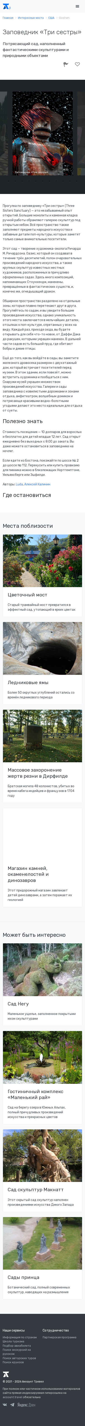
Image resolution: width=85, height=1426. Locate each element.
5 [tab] (32, 169)
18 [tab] (39, 175)
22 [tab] (66, 175)
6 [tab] (39, 169)
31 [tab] (49, 181)
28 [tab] (29, 181)
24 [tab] (80, 175)
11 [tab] (73, 169)
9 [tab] (59, 169)
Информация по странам (20, 1337)
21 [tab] (59, 175)
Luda (19, 484)
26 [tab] (15, 181)
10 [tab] (66, 169)
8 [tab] (53, 169)
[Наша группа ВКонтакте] (5, 1405)
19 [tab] (46, 175)
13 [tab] (5, 175)
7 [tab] (46, 169)
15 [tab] (19, 175)
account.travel (12, 1397)
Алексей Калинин (37, 484)
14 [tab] (12, 175)
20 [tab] (53, 175)
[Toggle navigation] (77, 6)
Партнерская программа (59, 1337)
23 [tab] (73, 175)
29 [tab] (36, 181)
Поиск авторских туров (19, 1358)
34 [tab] (70, 181)
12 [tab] (80, 169)
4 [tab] (25, 169)
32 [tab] (56, 181)
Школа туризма (13, 1341)
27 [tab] (22, 181)
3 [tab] (19, 169)
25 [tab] (8, 181)
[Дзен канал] (26, 1404)
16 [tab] (25, 175)
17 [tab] (32, 175)
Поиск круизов (13, 1362)
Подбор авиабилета (17, 1345)
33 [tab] (63, 181)
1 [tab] (5, 169)
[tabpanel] (42, 133)
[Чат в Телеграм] (12, 1405)
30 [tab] (42, 181)
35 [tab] (76, 181)
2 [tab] (12, 169)
